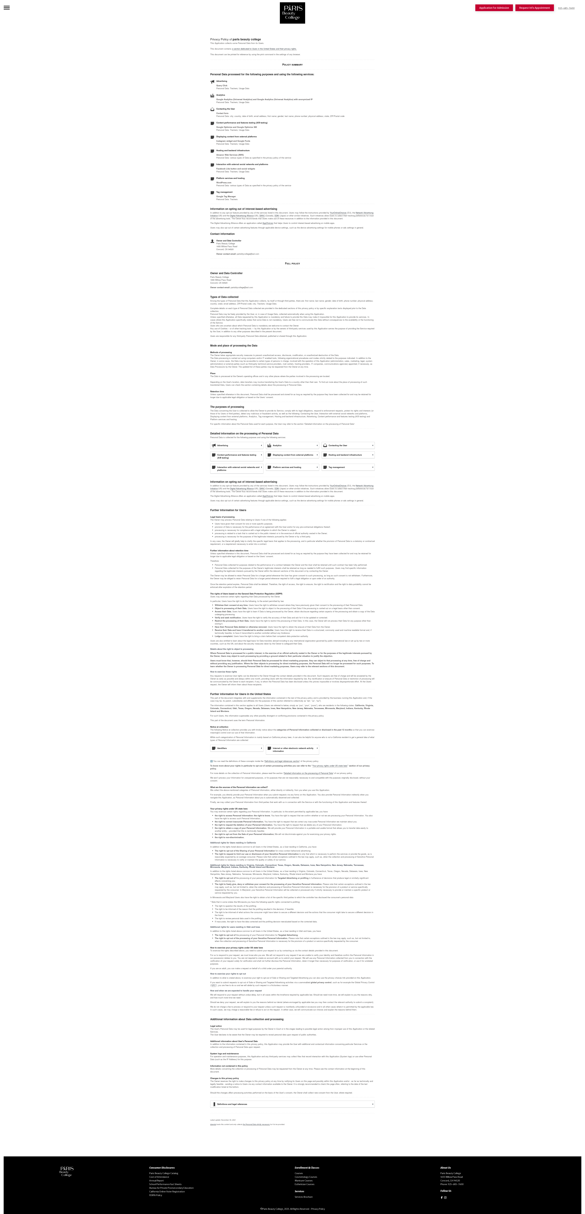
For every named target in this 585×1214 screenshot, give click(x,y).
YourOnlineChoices (338, 212)
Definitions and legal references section (282, 761)
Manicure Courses (304, 1180)
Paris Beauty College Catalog (163, 1173)
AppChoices (267, 223)
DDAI (277, 215)
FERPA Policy (155, 1195)
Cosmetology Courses (306, 1177)
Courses (299, 1173)
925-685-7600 (566, 8)
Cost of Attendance (159, 1177)
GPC (213, 985)
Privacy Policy (318, 1209)
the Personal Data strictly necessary (256, 1124)
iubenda (213, 1124)
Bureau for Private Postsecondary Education (171, 1188)
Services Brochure (304, 1197)
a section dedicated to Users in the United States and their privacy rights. (264, 48)
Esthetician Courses (304, 1184)
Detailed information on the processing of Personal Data (308, 773)
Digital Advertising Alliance (242, 215)
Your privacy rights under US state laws (329, 765)
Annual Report (156, 1180)
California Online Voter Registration (167, 1191)
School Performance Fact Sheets (165, 1184)
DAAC (262, 215)
